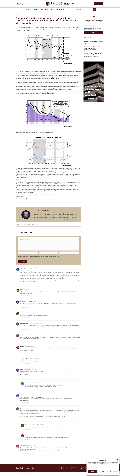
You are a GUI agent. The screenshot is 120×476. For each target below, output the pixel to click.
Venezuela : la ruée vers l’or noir (93, 41)
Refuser (103, 471)
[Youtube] (18, 4)
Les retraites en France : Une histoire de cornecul (92, 47)
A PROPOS (28, 9)
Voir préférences (113, 471)
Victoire (22, 346)
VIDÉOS (53, 9)
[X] (23, 4)
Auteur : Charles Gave (42, 210)
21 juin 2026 (86, 49)
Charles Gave (35, 224)
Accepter (93, 471)
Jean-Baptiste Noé (94, 43)
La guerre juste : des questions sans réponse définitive (93, 54)
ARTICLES (36, 9)
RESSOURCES (60, 9)
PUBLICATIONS (44, 9)
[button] (117, 460)
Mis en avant (27, 224)
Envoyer (23, 261)
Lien (29, 283)
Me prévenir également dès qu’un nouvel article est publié (92, 29)
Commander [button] (91, 98)
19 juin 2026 (86, 56)
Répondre (24, 283)
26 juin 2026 (86, 43)
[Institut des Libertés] (60, 4)
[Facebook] (21, 4)
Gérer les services (91, 468)
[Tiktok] (26, 4)
